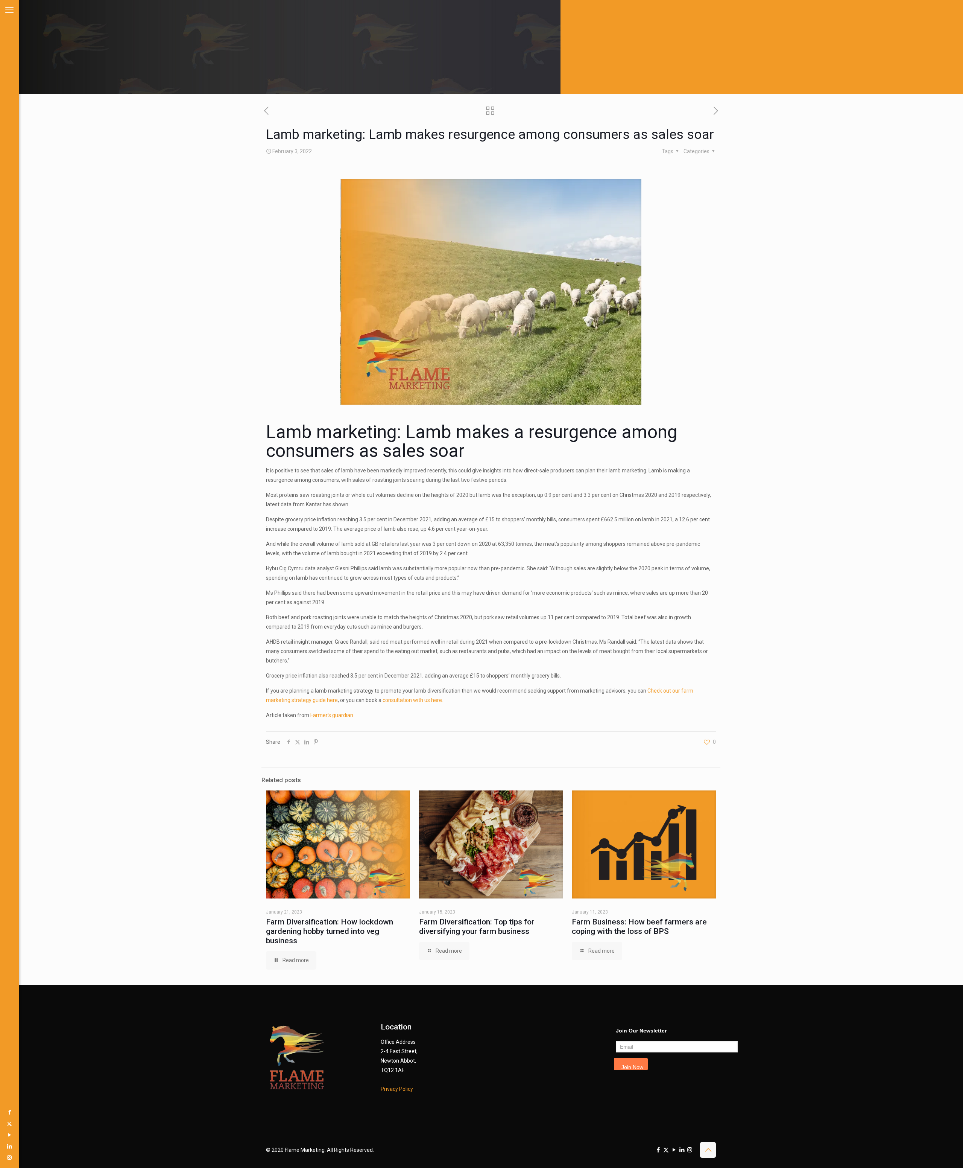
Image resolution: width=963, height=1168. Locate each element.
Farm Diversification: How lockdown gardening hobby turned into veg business (329, 931)
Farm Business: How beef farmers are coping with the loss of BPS (639, 926)
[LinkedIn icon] (9, 1146)
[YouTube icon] (9, 1135)
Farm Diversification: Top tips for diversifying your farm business (477, 926)
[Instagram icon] (9, 1157)
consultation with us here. (413, 700)
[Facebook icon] (9, 1112)
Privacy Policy (397, 1089)
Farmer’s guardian (331, 715)
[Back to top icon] (708, 1150)
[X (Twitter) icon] (9, 1124)
